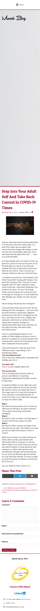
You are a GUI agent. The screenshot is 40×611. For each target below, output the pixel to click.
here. (29, 466)
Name (5, 526)
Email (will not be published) (13, 534)
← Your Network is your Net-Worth (14, 488)
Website (5, 542)
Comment (6, 505)
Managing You (31, 484)
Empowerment (20, 484)
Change (11, 484)
